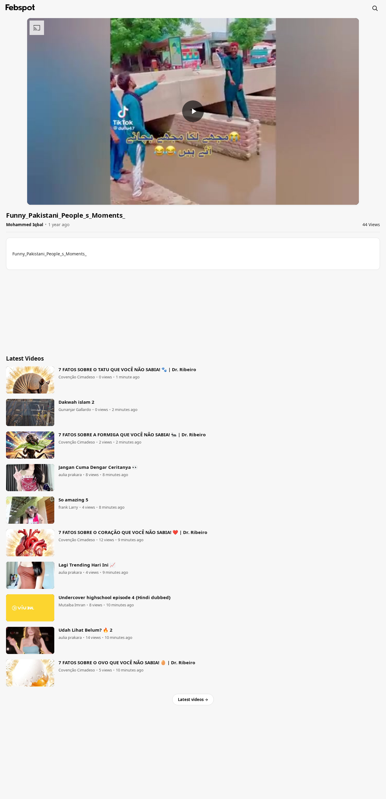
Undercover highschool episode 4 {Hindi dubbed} (115, 597)
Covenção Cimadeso (77, 377)
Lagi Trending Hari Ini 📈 (87, 565)
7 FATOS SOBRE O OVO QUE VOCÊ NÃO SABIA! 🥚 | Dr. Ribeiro (127, 662)
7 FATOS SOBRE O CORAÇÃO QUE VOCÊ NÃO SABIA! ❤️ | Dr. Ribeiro (133, 532)
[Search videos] (375, 8)
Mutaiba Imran (72, 605)
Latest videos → (193, 699)
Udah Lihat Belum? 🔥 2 (85, 630)
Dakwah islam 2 (76, 402)
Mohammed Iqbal (24, 224)
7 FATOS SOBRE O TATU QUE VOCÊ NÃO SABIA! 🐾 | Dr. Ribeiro (127, 369)
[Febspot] (20, 8)
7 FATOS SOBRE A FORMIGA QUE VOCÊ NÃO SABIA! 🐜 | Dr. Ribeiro (132, 434)
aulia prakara (70, 474)
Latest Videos (25, 358)
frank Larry (68, 507)
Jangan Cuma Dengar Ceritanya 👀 (98, 467)
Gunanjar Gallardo (75, 409)
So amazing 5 (73, 500)
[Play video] (193, 111)
